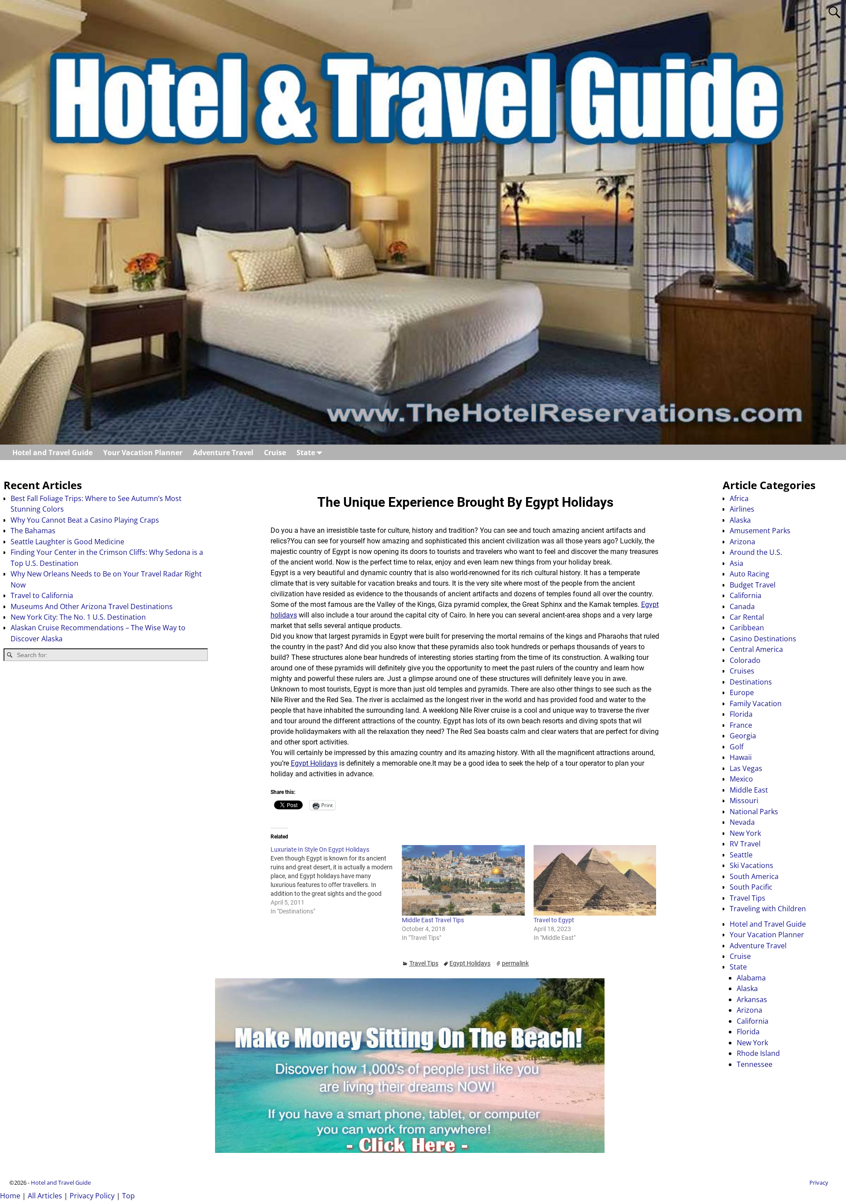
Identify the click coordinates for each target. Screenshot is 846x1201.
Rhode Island (758, 1053)
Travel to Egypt (554, 920)
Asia (736, 563)
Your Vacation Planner (142, 452)
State (306, 452)
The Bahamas (33, 530)
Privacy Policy (92, 1196)
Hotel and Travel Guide (52, 452)
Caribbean (747, 627)
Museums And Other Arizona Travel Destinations (92, 606)
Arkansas (752, 999)
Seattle (741, 855)
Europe (742, 692)
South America (754, 876)
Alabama (751, 978)
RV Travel (745, 844)
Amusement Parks (760, 530)
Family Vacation (756, 703)
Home (10, 1196)
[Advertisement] (106, 738)
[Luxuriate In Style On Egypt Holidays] (336, 880)
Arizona (742, 541)
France (741, 725)
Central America (756, 649)
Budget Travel (753, 585)
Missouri (744, 800)
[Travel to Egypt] (595, 880)
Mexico (741, 779)
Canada (742, 606)
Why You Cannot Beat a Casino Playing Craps (85, 520)
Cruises (742, 671)
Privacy (818, 1182)
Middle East (749, 790)
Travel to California (42, 595)
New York (745, 833)
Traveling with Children (768, 908)
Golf (736, 747)
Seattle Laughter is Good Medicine (67, 541)
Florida (741, 714)
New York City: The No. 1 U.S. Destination (78, 617)
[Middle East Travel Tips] (463, 880)
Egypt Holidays (314, 763)
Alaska (740, 520)
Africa (739, 498)
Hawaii (741, 757)
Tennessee (754, 1064)
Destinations (751, 682)
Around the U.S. (756, 552)
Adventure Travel (223, 452)
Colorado (745, 660)
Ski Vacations (751, 865)
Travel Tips (423, 963)
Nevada (742, 822)
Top (128, 1196)
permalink (515, 963)
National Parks (754, 811)
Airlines (742, 509)
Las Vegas (746, 768)
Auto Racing (749, 574)
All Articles (45, 1196)
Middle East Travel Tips (433, 920)
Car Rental (747, 617)
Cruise (275, 452)
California (745, 595)
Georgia (743, 736)
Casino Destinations (763, 639)
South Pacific (751, 887)
